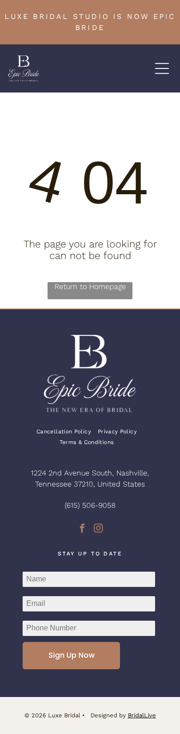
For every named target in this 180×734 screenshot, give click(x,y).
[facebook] (82, 529)
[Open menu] (162, 68)
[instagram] (98, 529)
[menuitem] (67, 431)
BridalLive (142, 715)
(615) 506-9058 (90, 505)
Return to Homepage (90, 286)
